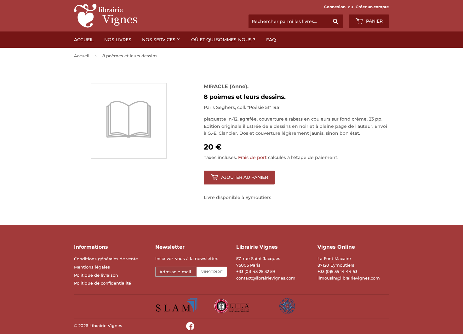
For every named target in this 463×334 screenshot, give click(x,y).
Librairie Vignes (105, 325)
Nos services (159, 39)
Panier (374, 21)
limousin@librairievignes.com (348, 277)
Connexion (335, 6)
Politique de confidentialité (102, 283)
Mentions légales (92, 266)
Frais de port (252, 157)
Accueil (84, 39)
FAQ (271, 39)
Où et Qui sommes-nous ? (223, 39)
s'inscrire (212, 271)
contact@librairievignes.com (265, 277)
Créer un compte (372, 6)
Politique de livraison (96, 275)
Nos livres (117, 39)
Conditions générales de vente (106, 258)
